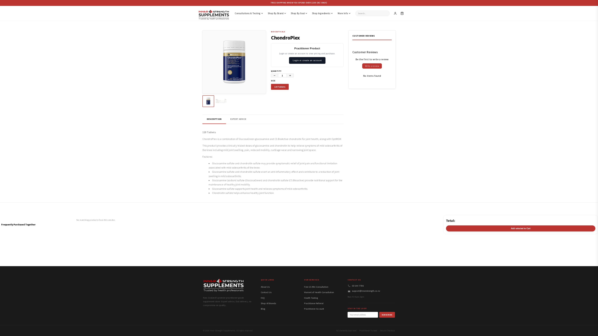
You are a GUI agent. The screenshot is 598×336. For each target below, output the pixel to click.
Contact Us (266, 292)
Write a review (372, 66)
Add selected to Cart (520, 228)
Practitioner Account (314, 308)
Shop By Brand (276, 13)
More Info (343, 13)
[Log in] (395, 13)
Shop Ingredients (321, 13)
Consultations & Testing (248, 13)
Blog (263, 308)
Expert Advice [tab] (238, 119)
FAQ (263, 297)
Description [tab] (214, 119)
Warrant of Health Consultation (319, 292)
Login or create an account (307, 60)
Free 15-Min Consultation (316, 286)
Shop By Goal (298, 13)
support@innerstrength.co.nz (366, 290)
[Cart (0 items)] (402, 13)
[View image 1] (208, 101)
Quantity (276, 71)
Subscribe (387, 315)
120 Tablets (279, 86)
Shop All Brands (268, 303)
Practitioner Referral (314, 303)
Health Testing (311, 297)
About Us (265, 286)
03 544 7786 (358, 285)
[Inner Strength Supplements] (213, 13)
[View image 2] (221, 101)
